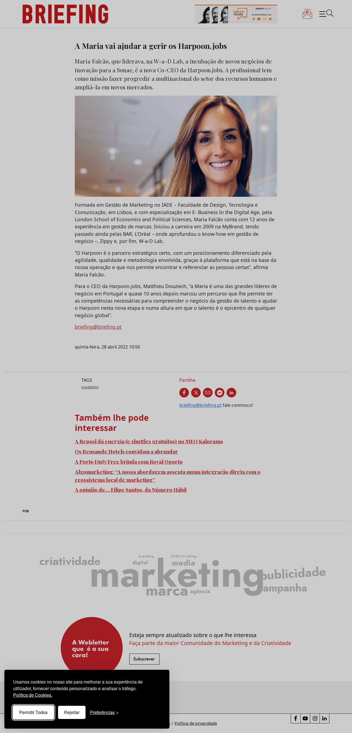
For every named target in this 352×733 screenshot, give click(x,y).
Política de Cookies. (32, 695)
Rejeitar (71, 712)
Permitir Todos (33, 712)
